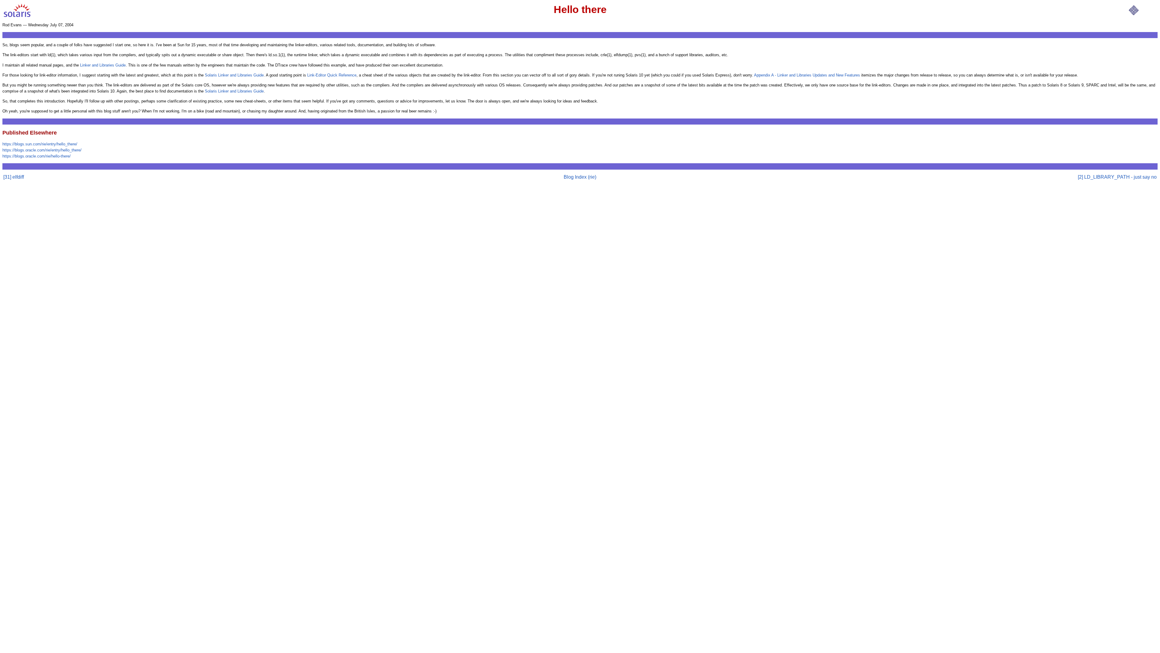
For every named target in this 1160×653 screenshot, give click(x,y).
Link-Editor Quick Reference (331, 75)
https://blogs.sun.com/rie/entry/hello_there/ (39, 144)
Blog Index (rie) (580, 177)
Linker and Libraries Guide (103, 65)
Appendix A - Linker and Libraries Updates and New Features (807, 75)
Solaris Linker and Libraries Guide (234, 75)
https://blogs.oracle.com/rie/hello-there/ (36, 156)
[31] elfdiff (13, 177)
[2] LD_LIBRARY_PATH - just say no (1117, 177)
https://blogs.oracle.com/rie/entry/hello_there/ (42, 150)
